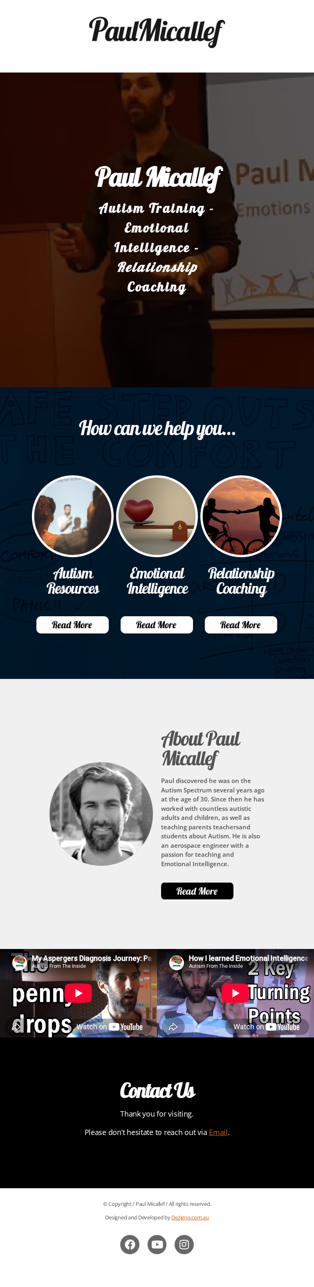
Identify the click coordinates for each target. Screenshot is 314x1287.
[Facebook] (129, 1244)
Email (218, 1132)
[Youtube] (157, 1244)
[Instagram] (184, 1244)
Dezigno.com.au (190, 1217)
